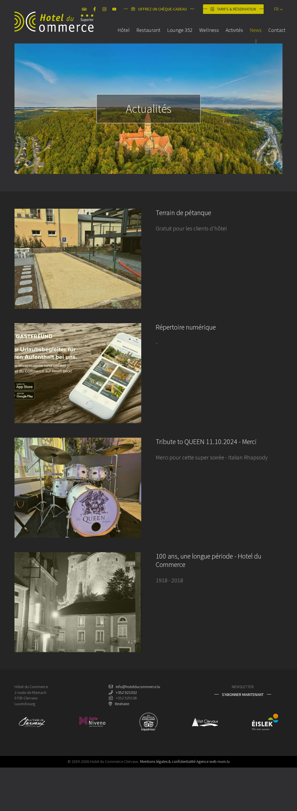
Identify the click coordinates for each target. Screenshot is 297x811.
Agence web (206, 761)
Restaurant (148, 30)
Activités (234, 30)
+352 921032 (126, 692)
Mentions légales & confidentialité (167, 761)
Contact (276, 30)
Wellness (209, 30)
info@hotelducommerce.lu (138, 686)
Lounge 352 (180, 30)
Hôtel (123, 30)
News (256, 30)
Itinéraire (122, 703)
